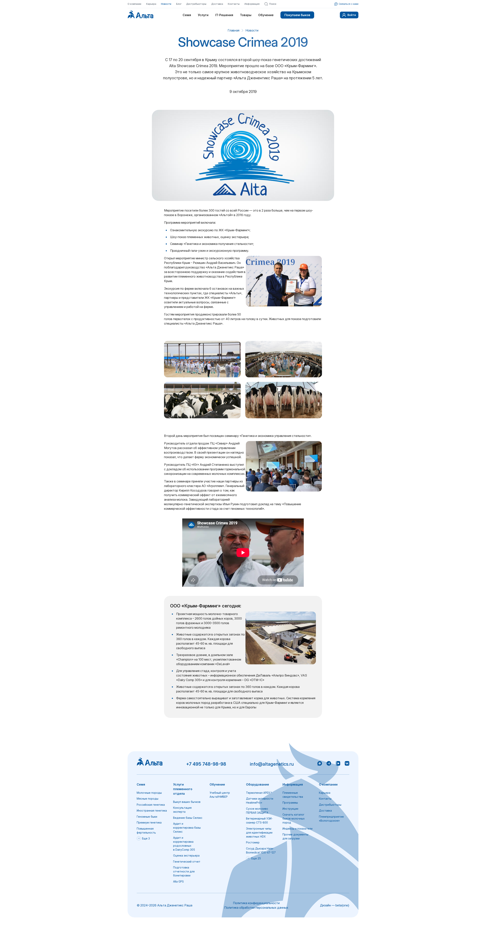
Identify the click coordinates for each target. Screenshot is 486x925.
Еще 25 (256, 858)
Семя (187, 15)
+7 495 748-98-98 (206, 764)
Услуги (203, 15)
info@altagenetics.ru (272, 764)
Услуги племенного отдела (182, 789)
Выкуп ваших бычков (186, 801)
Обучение (266, 15)
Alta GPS (178, 881)
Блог (178, 3)
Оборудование (257, 784)
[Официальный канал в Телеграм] (329, 764)
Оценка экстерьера (186, 855)
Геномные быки (147, 816)
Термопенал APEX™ (259, 792)
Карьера (151, 3)
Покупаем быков (297, 15)
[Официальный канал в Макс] (319, 764)
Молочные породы (149, 792)
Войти (351, 15)
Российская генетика (151, 804)
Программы (290, 802)
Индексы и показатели (297, 828)
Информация (252, 3)
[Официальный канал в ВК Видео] (338, 764)
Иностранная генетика (152, 810)
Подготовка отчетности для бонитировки (184, 871)
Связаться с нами (348, 3)
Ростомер (253, 842)
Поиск (272, 3)
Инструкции (290, 808)
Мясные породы (147, 798)
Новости (166, 3)
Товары (245, 15)
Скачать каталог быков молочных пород (293, 818)
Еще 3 (146, 838)
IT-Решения (224, 15)
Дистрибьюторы (196, 3)
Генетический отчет (186, 861)
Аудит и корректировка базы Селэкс (187, 827)
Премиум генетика (149, 822)
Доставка (217, 3)
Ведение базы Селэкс (187, 817)
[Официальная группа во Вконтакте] (347, 764)
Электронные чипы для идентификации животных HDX (259, 832)
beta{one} (342, 905)
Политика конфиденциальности (256, 903)
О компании (134, 3)
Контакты (234, 3)
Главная (233, 30)
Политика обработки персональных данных (256, 907)
